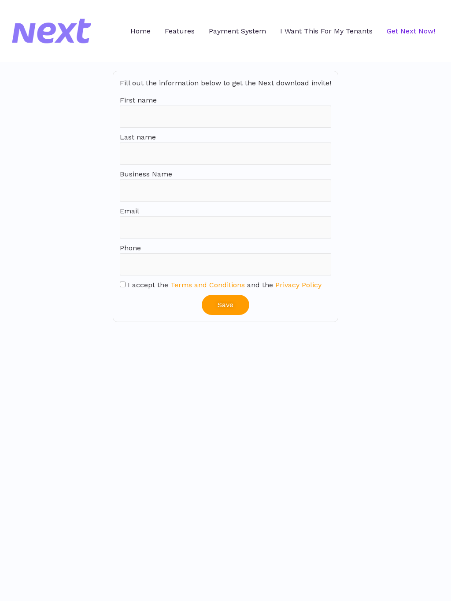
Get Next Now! (411, 31)
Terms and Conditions (207, 285)
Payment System (237, 31)
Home (140, 31)
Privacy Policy (298, 285)
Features (180, 31)
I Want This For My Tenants (326, 31)
